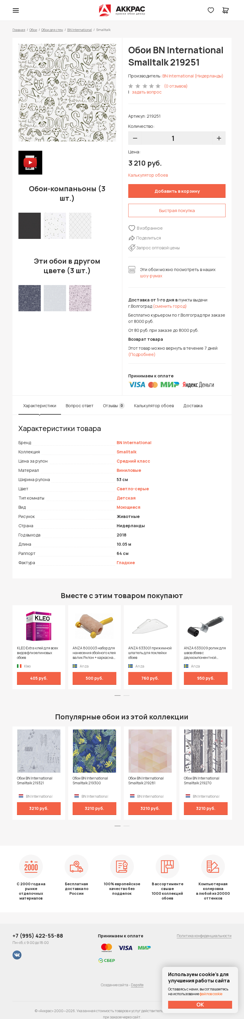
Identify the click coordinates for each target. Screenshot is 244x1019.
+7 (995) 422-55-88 (37, 935)
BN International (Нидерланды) (192, 76)
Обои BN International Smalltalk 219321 (34, 780)
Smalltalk (127, 452)
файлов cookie (211, 993)
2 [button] (126, 695)
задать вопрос (147, 92)
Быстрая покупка (177, 210)
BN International (79, 29)
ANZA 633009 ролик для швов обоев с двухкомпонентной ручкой (205, 653)
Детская (126, 498)
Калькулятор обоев (148, 175)
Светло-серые (133, 488)
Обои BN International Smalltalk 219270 (201, 780)
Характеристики (39, 405)
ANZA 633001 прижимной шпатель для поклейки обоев (150, 653)
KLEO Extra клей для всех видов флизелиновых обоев (37, 653)
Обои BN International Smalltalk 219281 (146, 780)
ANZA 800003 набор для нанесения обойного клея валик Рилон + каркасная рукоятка (94, 653)
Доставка (193, 405)
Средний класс (133, 461)
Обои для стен (52, 29)
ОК (200, 1004)
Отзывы (113, 405)
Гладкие (126, 562)
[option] (67, 92)
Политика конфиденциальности (204, 935)
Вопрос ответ (79, 405)
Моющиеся (128, 507)
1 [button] (118, 695)
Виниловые (129, 470)
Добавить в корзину (177, 191)
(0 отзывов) (176, 86)
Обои (33, 29)
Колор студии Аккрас (122, 10)
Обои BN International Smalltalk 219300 (90, 780)
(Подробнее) (142, 354)
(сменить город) (170, 306)
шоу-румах (151, 276)
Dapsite (137, 984)
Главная (18, 29)
